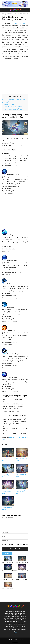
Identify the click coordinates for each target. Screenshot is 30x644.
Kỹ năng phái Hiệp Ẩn (10, 104)
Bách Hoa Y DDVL (14, 437)
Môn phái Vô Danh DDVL (21, 579)
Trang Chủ (4, 13)
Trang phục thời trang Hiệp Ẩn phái (13, 106)
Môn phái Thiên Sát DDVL (8, 588)
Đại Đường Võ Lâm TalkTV (19, 23)
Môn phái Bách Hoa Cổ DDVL (8, 570)
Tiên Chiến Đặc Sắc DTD (8, 579)
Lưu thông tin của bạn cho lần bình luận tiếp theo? (15, 544)
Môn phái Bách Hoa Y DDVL (21, 570)
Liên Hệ (21, 639)
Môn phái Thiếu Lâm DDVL (22, 562)
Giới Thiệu (9, 639)
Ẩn (19, 96)
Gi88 (16, 633)
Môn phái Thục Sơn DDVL (8, 562)
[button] (28, 10)
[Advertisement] (15, 77)
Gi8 (13, 633)
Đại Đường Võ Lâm (19, 13)
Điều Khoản (15, 639)
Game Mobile (10, 13)
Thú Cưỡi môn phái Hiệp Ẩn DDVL (13, 109)
